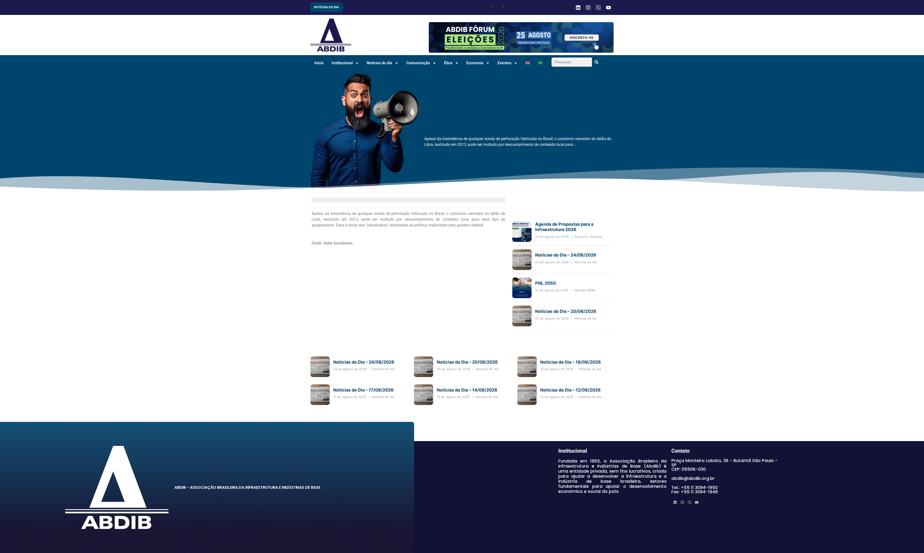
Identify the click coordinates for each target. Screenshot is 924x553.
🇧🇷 (540, 63)
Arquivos (581, 236)
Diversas (596, 236)
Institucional (342, 63)
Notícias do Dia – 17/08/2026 (363, 389)
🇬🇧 (527, 63)
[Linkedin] (578, 7)
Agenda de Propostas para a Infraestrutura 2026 (564, 227)
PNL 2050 (546, 283)
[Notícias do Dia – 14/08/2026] (423, 394)
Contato (680, 451)
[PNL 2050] (522, 287)
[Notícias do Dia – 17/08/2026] (320, 394)
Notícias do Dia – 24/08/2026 (565, 254)
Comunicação (418, 63)
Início (319, 63)
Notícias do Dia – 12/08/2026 (570, 389)
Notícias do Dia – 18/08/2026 (570, 362)
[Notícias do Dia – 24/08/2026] (522, 259)
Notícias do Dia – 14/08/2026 (467, 389)
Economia (474, 63)
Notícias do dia (379, 63)
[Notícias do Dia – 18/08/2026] (527, 366)
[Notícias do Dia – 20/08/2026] (522, 316)
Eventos (504, 63)
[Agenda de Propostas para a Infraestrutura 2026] (522, 231)
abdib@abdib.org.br (693, 478)
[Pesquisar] (596, 62)
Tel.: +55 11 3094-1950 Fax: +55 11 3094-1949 (694, 489)
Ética (448, 63)
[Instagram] (588, 7)
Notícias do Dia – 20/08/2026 (565, 311)
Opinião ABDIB (584, 290)
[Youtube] (608, 7)
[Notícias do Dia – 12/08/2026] (527, 394)
